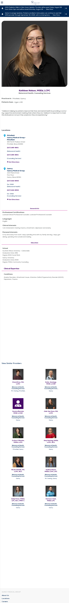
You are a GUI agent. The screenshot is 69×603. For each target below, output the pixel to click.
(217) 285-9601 (13, 148)
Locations (6, 598)
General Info (34, 208)
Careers (5, 601)
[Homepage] (35, 3)
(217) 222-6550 (13, 181)
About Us (5, 595)
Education (34, 243)
